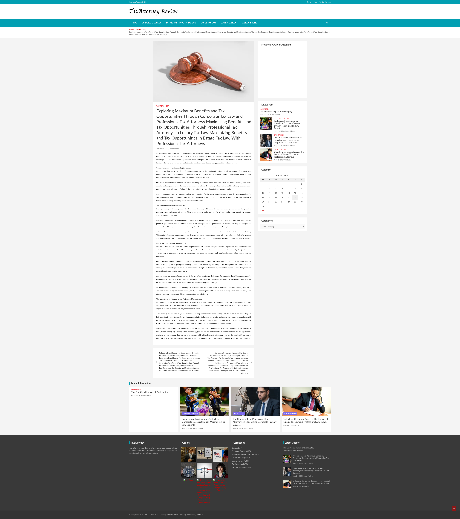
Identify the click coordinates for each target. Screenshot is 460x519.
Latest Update (292, 443)
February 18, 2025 (266, 115)
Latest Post (267, 105)
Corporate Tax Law (151, 23)
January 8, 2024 (162, 149)
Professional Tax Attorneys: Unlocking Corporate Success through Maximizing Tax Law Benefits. (203, 422)
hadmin (277, 115)
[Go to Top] (454, 508)
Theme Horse (172, 515)
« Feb (262, 211)
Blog (315, 2)
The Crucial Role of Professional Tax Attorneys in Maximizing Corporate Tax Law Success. (288, 140)
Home (309, 2)
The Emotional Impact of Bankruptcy (276, 112)
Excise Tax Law (208, 23)
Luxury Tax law (228, 23)
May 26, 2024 (279, 131)
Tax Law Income (325, 2)
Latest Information (141, 383)
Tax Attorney (162, 106)
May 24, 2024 (279, 145)
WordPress (201, 515)
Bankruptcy (264, 109)
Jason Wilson (174, 149)
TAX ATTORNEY (150, 515)
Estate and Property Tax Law (181, 23)
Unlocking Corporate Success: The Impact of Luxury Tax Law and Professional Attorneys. (289, 154)
